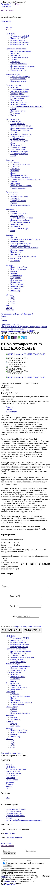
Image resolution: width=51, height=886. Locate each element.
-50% (12, 303)
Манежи (13, 132)
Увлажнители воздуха (19, 141)
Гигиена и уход (12, 192)
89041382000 (6, 6)
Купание (13, 194)
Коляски (13, 59)
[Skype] (22, 337)
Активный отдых (13, 74)
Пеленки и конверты (18, 269)
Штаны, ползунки (17, 280)
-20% (12, 297)
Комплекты (15, 282)
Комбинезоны (16, 276)
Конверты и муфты (18, 70)
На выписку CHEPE (18, 38)
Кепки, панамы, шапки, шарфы (23, 256)
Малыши (9, 265)
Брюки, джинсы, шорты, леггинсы (24, 248)
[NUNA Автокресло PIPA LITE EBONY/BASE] (25, 354)
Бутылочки (14, 166)
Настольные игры (17, 111)
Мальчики (10, 209)
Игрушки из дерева (18, 104)
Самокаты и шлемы (18, 81)
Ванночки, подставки (19, 196)
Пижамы (14, 273)
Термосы (14, 181)
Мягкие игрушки (17, 98)
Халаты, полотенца (18, 201)
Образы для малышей (19, 45)
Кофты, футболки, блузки (20, 243)
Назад (8, 30)
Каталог (9, 765)
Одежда (13, 211)
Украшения (15, 261)
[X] (12, 337)
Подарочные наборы (18, 267)
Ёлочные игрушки (17, 149)
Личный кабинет (8, 4)
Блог (7, 798)
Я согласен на (23, 626)
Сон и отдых (15, 122)
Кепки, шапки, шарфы (19, 229)
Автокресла (15, 53)
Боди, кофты (15, 278)
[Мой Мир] (9, 337)
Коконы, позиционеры (19, 130)
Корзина (19, 314)
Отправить (7, 865)
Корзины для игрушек (19, 154)
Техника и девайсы (18, 188)
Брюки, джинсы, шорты (20, 222)
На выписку (15, 291)
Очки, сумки (15, 258)
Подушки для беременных (21, 134)
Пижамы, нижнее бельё (20, 220)
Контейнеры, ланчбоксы (20, 177)
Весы (12, 143)
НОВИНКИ (10, 34)
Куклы (13, 109)
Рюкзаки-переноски (18, 64)
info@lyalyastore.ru (14, 837)
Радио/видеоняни (17, 139)
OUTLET (9, 295)
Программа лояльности (15, 816)
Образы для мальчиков (19, 42)
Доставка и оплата (13, 811)
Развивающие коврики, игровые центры (26, 107)
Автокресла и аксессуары (20, 51)
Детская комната (12, 119)
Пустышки (14, 171)
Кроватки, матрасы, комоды (21, 128)
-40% (12, 301)
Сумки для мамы (17, 68)
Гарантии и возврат (14, 814)
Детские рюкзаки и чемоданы (22, 66)
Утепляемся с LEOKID (19, 36)
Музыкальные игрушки (20, 96)
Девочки (9, 235)
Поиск (17, 4)
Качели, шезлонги (17, 124)
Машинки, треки (17, 94)
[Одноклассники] (5, 337)
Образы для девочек (18, 40)
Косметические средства (20, 205)
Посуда (13, 173)
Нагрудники (15, 184)
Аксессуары (15, 55)
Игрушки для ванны (18, 102)
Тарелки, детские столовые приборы (25, 179)
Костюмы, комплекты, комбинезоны (25, 239)
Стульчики (14, 162)
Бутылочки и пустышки (20, 164)
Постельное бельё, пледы (20, 126)
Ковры (13, 156)
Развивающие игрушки (19, 89)
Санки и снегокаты (18, 79)
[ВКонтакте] (2, 337)
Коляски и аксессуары (19, 57)
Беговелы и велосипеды (20, 77)
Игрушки (14, 87)
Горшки (13, 203)
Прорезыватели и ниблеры (21, 186)
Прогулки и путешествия (16, 49)
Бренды (9, 818)
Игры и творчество (13, 85)
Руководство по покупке (16, 809)
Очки (12, 231)
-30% (12, 299)
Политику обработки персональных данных (24, 820)
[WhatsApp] (19, 337)
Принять (46, 876)
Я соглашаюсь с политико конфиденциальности (25, 863)
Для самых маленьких (19, 92)
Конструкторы (16, 100)
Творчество (15, 113)
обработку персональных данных (28, 626)
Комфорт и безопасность (20, 137)
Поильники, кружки (18, 175)
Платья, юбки (15, 252)
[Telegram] (25, 337)
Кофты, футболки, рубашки (21, 218)
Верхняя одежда (16, 216)
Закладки (28, 314)
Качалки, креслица (18, 147)
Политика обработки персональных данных (18, 882)
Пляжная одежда (17, 224)
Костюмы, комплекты (19, 214)
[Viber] (15, 337)
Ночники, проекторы (19, 151)
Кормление (10, 160)
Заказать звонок (7, 11)
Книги (13, 115)
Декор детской (16, 145)
